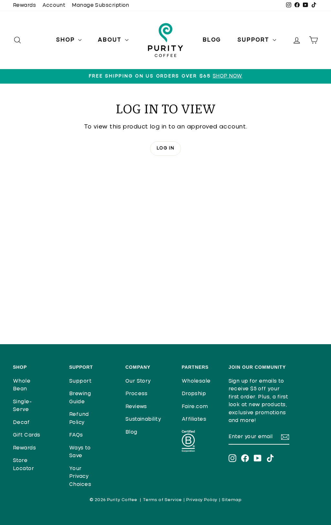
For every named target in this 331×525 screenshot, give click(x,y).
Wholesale (196, 381)
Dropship (194, 393)
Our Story (138, 381)
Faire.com (195, 406)
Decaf (21, 422)
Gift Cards (26, 435)
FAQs (76, 435)
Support (254, 40)
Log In (165, 148)
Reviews (136, 406)
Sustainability (143, 419)
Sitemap (231, 500)
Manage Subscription (100, 5)
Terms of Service (162, 500)
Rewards (24, 5)
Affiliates (194, 419)
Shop (66, 40)
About (110, 40)
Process (136, 393)
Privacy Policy (201, 500)
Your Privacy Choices (80, 476)
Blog (212, 40)
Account (53, 5)
